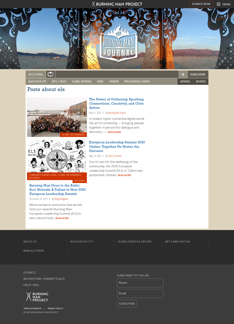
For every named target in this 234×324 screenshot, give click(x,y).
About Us (29, 241)
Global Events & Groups (134, 241)
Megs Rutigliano (61, 199)
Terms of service (32, 308)
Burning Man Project (117, 112)
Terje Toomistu (114, 156)
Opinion (114, 81)
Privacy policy (55, 308)
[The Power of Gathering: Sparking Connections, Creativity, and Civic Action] (57, 117)
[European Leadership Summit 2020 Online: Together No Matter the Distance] (57, 160)
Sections (36, 74)
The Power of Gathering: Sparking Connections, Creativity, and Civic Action (116, 104)
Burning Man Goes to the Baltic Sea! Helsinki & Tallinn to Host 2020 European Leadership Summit (57, 190)
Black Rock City (37, 81)
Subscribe (127, 303)
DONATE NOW (201, 3)
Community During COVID (42, 174)
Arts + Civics (59, 81)
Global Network (81, 81)
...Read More (113, 132)
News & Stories (33, 250)
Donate (29, 272)
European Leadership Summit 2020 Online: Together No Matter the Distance (117, 147)
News (100, 81)
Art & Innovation (177, 241)
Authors (185, 81)
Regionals (34, 177)
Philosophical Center (137, 81)
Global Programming (73, 134)
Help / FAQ (31, 285)
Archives (201, 81)
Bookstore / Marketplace (44, 278)
